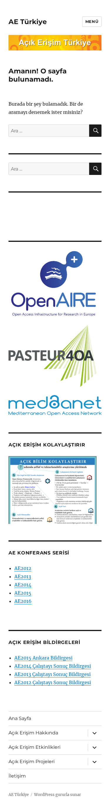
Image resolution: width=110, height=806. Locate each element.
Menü (91, 21)
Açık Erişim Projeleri (32, 761)
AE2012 (22, 568)
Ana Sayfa (20, 718)
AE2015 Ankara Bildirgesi (43, 658)
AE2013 (22, 576)
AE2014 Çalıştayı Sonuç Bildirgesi (52, 666)
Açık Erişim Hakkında (33, 733)
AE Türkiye (28, 22)
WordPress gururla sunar (57, 794)
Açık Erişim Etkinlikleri (34, 747)
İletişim (17, 776)
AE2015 (22, 593)
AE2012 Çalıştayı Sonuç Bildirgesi (52, 682)
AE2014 (22, 585)
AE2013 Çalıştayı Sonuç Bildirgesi (52, 674)
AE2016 (23, 601)
